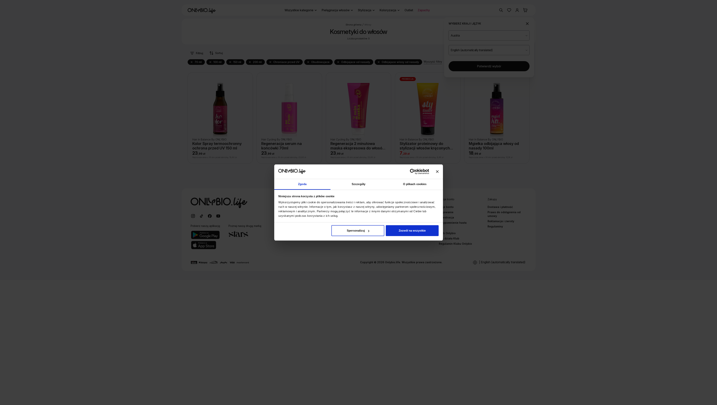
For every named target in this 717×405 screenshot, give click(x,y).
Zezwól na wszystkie (412, 230)
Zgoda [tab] (302, 184)
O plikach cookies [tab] (415, 184)
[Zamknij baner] (437, 171)
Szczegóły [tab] (358, 184)
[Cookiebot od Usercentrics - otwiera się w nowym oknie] (412, 172)
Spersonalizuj (356, 230)
